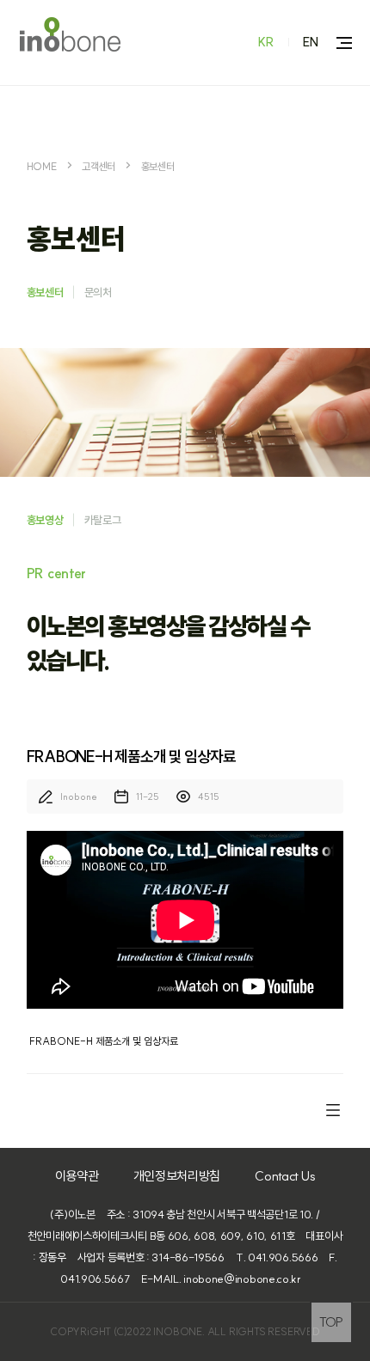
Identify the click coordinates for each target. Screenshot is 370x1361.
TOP (331, 1322)
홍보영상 (45, 520)
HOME (42, 166)
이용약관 (77, 1176)
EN (310, 42)
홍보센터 (158, 166)
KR (266, 42)
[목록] (333, 1108)
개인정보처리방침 (177, 1176)
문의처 (98, 292)
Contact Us (285, 1176)
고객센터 (98, 166)
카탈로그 (102, 520)
